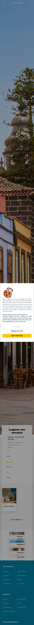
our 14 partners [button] (20, 299)
